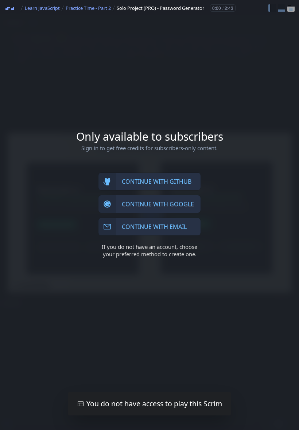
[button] (272, 8)
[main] (149, 215)
